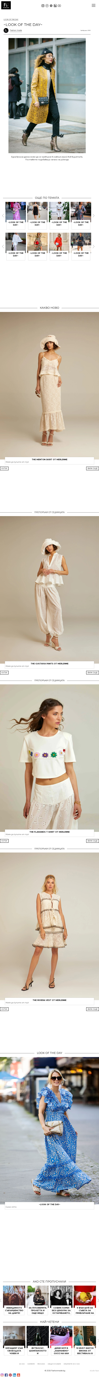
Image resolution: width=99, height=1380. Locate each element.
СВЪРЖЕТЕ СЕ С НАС (72, 1364)
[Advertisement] (47, 178)
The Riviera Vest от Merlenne (49, 1000)
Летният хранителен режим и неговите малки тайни (85, 1353)
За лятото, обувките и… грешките (37, 1351)
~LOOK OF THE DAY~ (49, 1204)
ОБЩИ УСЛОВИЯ (54, 1364)
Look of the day (11, 19)
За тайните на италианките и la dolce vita (38, 1310)
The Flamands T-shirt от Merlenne (49, 832)
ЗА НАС (22, 1364)
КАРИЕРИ (31, 1364)
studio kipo (94, 1371)
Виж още (93, 468)
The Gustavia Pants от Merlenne (49, 664)
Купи (4, 468)
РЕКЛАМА (41, 1364)
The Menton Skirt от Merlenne (49, 459)
